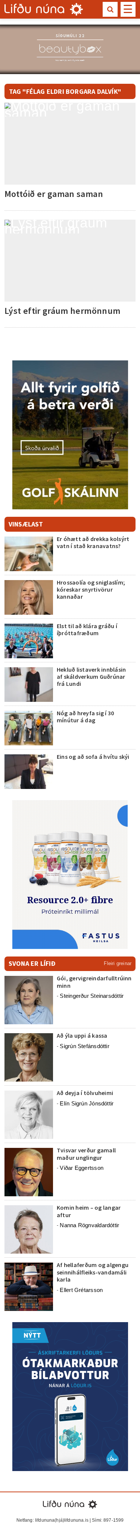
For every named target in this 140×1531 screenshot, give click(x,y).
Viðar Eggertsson (81, 1168)
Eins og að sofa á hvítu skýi (93, 756)
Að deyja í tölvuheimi (85, 1092)
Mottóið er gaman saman (53, 194)
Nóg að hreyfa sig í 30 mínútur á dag (85, 716)
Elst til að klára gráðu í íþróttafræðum (87, 629)
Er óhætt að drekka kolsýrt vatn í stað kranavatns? (93, 542)
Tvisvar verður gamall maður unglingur (86, 1153)
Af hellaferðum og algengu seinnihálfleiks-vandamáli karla (92, 1272)
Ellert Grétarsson (81, 1290)
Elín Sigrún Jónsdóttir (86, 1103)
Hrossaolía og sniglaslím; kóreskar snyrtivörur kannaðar (91, 589)
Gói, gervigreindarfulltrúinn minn (94, 981)
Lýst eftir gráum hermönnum (62, 310)
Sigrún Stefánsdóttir (84, 1046)
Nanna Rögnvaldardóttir (89, 1225)
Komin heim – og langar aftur (89, 1211)
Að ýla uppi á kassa (82, 1035)
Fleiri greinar (117, 963)
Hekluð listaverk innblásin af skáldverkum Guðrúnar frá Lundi (91, 676)
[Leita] (110, 9)
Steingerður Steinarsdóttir (92, 996)
